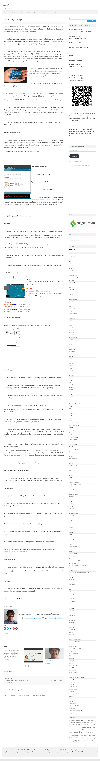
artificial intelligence (73, 275)
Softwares (71, 555)
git (69, 382)
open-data (71, 489)
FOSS (94, 724)
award (70, 284)
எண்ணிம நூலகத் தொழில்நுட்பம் (75, 639)
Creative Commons (73, 315)
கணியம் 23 (71, 660)
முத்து (70, 701)
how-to (70, 392)
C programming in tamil (81, 722)
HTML (70, 394)
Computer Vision (72, 313)
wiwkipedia (71, 615)
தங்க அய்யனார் (72, 682)
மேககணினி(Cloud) (72, 703)
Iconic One (82, 758)
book (70, 292)
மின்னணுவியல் (72, 698)
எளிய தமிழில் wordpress (86, 735)
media (70, 453)
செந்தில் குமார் (71, 670)
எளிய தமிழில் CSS (72, 646)
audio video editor (72, 277)
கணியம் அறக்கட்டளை (55, 12)
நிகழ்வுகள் (29, 12)
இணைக (74, 156)
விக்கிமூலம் (71, 712)
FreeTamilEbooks (72, 372)
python (82, 729)
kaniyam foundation (73, 422)
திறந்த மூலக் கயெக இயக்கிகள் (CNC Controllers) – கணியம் (28, 695)
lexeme (70, 427)
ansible (70, 270)
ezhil (70, 365)
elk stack (70, 353)
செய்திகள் (71, 674)
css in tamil (71, 323)
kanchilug (70, 420)
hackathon (71, 387)
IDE (69, 399)
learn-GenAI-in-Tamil (73, 425)
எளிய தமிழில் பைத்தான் (73, 653)
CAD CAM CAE (72, 303)
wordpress (71, 617)
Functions (71, 375)
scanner (70, 525)
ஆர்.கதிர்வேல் (71, 629)
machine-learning (72, 449)
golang (70, 384)
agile (70, 261)
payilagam (71, 496)
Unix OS (70, 586)
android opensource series (78, 720)
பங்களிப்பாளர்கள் (72, 686)
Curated (70, 325)
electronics (88, 724)
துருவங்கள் (91, 740)
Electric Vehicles (72, 351)
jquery (70, 418)
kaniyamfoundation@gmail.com (78, 78)
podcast (70, 506)
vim (69, 596)
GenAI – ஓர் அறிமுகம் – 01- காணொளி (32, 664)
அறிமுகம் (5, 12)
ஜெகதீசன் (71, 679)
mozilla (70, 468)
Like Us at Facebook (74, 234)
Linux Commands (72, 437)
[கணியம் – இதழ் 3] (14, 654)
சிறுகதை (90, 737)
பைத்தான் (71, 691)
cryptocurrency (72, 318)
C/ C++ (70, 301)
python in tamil (89, 729)
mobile (70, 460)
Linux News (71, 441)
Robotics (70, 517)
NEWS (70, 477)
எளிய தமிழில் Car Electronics (74, 644)
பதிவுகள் (39, 12)
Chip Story (71, 308)
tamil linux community (73, 560)
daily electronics (92, 722)
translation (71, 584)
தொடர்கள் (71, 742)
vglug (70, 591)
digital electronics (79, 724)
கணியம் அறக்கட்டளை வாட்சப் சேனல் (82, 165)
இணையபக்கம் (71, 634)
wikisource (71, 610)
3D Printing (71, 256)
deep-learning (72, 724)
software (70, 551)
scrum (70, 534)
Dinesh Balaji (8, 23)
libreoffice (71, 430)
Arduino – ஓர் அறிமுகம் (50, 660)
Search (91, 20)
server (70, 544)
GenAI (70, 380)
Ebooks (70, 346)
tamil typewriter (72, 570)
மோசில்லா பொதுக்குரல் (73, 705)
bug (69, 296)
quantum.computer (73, 513)
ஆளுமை (70, 632)
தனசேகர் (70, 684)
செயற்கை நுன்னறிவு (73, 672)
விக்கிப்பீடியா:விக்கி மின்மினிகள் (75, 710)
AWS (70, 287)
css (69, 320)
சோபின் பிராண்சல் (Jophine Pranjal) (76, 677)
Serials (70, 541)
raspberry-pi (71, 515)
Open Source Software (73, 484)
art (69, 273)
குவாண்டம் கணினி (72, 665)
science (70, 527)
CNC (69, 311)
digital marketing (72, 337)
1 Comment (62, 23)
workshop (71, 622)
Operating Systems (73, 494)
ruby (69, 522)
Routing (70, 520)
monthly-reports (72, 465)
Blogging (75, 722)
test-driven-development (74, 575)
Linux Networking (72, 439)
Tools (70, 577)
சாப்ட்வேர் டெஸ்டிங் (85, 737)
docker (70, 342)
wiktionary (71, 613)
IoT (69, 406)
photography (71, 498)
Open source (90, 728)
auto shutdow (72, 280)
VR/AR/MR (71, 598)
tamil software (72, 567)
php (69, 501)
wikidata (70, 605)
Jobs (70, 415)
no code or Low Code (73, 479)
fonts (70, 368)
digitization (71, 339)
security (70, 536)
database (71, 330)
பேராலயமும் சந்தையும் (73, 689)
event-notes (71, 361)
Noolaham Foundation (73, 482)
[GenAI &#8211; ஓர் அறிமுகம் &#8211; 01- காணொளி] (33, 655)
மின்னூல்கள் (22, 12)
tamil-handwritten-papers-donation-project (78, 572)
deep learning (71, 332)
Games (70, 377)
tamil (81, 732)
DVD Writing (71, 344)
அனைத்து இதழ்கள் (13, 12)
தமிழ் (75, 740)
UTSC (70, 589)
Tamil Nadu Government (74, 563)
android (70, 268)
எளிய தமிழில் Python (73, 651)
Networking (71, 475)
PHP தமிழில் (71, 503)
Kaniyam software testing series (87, 725)
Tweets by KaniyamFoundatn (75, 240)
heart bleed (71, 389)
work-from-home (72, 620)
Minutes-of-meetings (73, 458)
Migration (71, 456)
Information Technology (74, 403)
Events (70, 363)
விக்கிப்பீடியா (71, 708)
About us (64, 12)
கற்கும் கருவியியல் (72, 663)
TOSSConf (71, 579)
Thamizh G (91, 732)
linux (76, 727)
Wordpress (78, 735)
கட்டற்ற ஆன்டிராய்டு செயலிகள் (75, 655)
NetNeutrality (71, 472)
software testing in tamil (74, 732)
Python (70, 510)
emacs (70, 356)
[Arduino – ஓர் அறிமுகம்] (54, 653)
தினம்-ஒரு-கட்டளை (83, 740)
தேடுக (70, 18)
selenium (70, 539)
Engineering (71, 358)
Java (69, 411)
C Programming (72, 299)
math (70, 451)
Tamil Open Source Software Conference (77, 565)
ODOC (84, 727)
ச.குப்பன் (70, 667)
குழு (34, 12)
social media (71, 548)
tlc (70, 735)
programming (71, 508)
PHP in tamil (71, 729)
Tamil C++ (86, 732)
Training (70, 582)
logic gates (79, 727)
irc (69, 408)
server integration (72, 546)
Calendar (70, 306)
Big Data (70, 289)
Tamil (70, 558)
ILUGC (70, 401)
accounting (71, 258)
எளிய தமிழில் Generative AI (74, 648)
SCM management (72, 529)
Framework (71, 370)
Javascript (71, 413)
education (71, 349)
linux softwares (72, 444)
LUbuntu (70, 446)
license (70, 432)
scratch (70, 532)
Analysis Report (72, 265)
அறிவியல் (70, 627)
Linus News (71, 434)
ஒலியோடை (46, 12)
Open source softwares (74, 487)
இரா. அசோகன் (72, 636)
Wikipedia (73, 735)
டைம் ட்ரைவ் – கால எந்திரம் (57, 680)
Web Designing (72, 601)
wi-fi (69, 603)
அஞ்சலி (70, 624)
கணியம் (8, 5)
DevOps (70, 334)
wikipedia (71, 608)
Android (70, 720)
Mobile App (71, 463)
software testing (72, 553)
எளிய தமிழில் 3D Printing (74, 641)
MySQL (70, 470)
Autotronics (71, 282)
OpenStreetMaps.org (73, 491)
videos (70, 594)
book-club (71, 294)
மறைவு (70, 696)
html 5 (70, 396)
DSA (84, 724)
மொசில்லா (81, 742)
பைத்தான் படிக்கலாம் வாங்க (74, 693)
